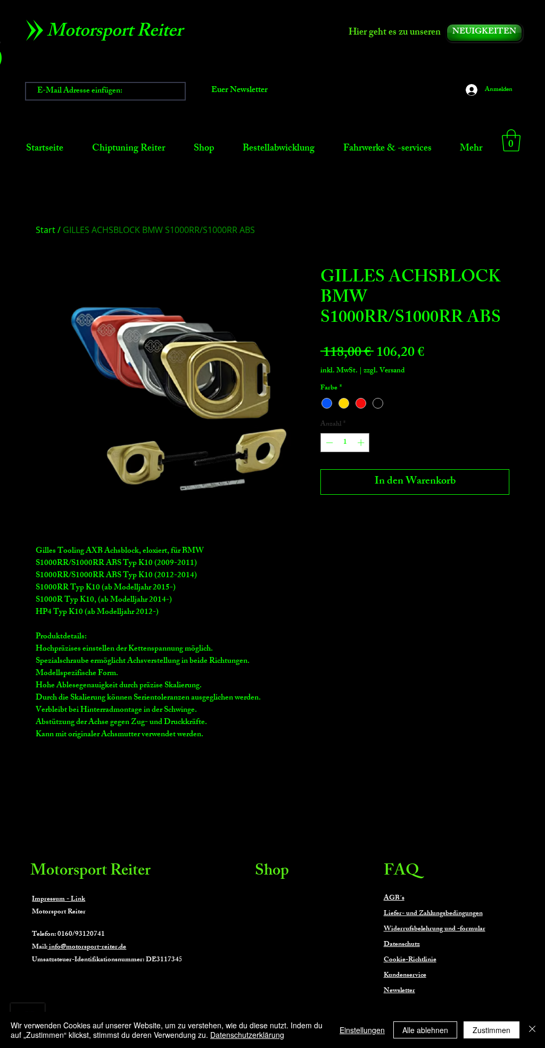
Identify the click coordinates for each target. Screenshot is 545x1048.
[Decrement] (328, 443)
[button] (511, 140)
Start (45, 230)
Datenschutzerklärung (247, 1034)
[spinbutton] (345, 443)
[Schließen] (532, 1029)
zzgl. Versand (384, 371)
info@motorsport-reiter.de (86, 947)
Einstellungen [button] (362, 1030)
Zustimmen (491, 1030)
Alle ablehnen (425, 1030)
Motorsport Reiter (90, 872)
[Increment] (362, 443)
